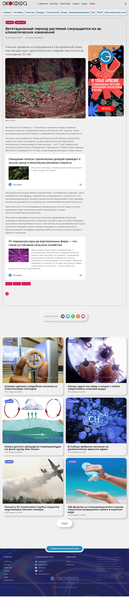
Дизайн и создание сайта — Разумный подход (112, 592)
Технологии (52, 12)
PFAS (100, 12)
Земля (9, 284)
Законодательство (115, 12)
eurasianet (38, 38)
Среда (75, 4)
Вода (64, 12)
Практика (65, 4)
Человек (18, 12)
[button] (63, 316)
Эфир (92, 4)
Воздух (40, 12)
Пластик (30, 12)
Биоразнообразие (79, 12)
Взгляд (54, 4)
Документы (8, 580)
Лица (84, 4)
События (42, 4)
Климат (7, 12)
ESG (93, 12)
